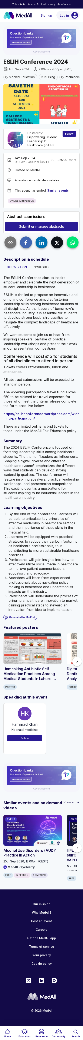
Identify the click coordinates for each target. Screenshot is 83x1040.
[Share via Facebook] (26, 242)
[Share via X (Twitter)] (57, 242)
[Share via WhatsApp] (73, 242)
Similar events (58, 190)
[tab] (16, 267)
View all (71, 802)
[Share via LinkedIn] (41, 242)
